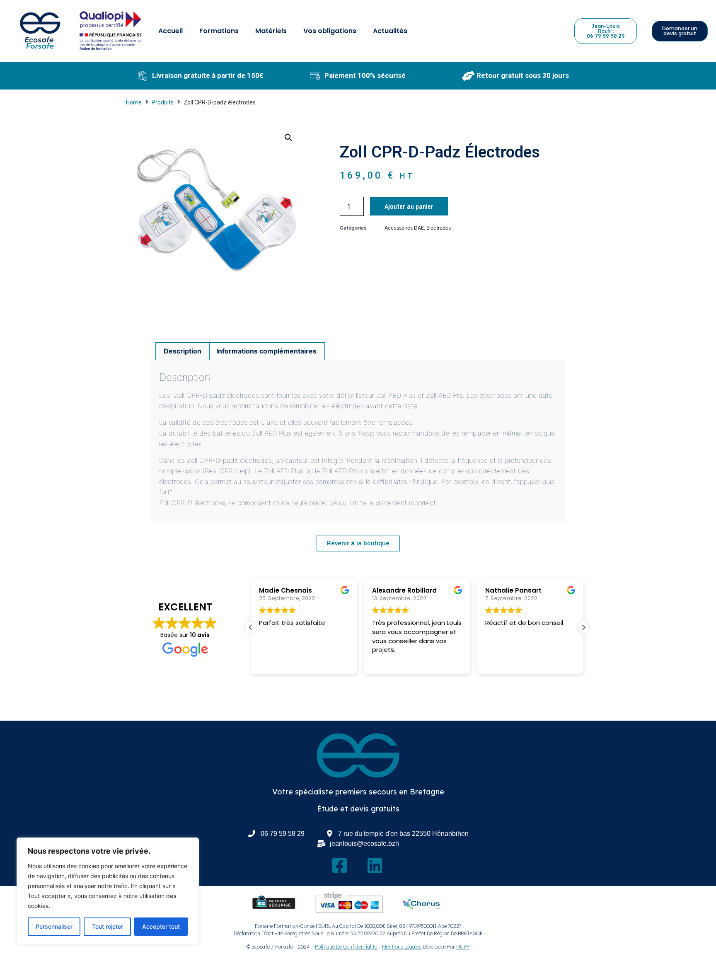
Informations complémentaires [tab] (266, 351)
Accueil (170, 31)
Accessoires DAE (404, 228)
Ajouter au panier (409, 206)
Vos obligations (329, 31)
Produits (163, 102)
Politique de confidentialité (346, 947)
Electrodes (438, 228)
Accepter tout (161, 926)
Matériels (271, 31)
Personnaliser (54, 926)
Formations (219, 31)
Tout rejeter (107, 926)
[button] (288, 137)
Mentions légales (401, 947)
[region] (108, 891)
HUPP (462, 947)
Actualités (390, 31)
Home (134, 102)
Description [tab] (182, 351)
